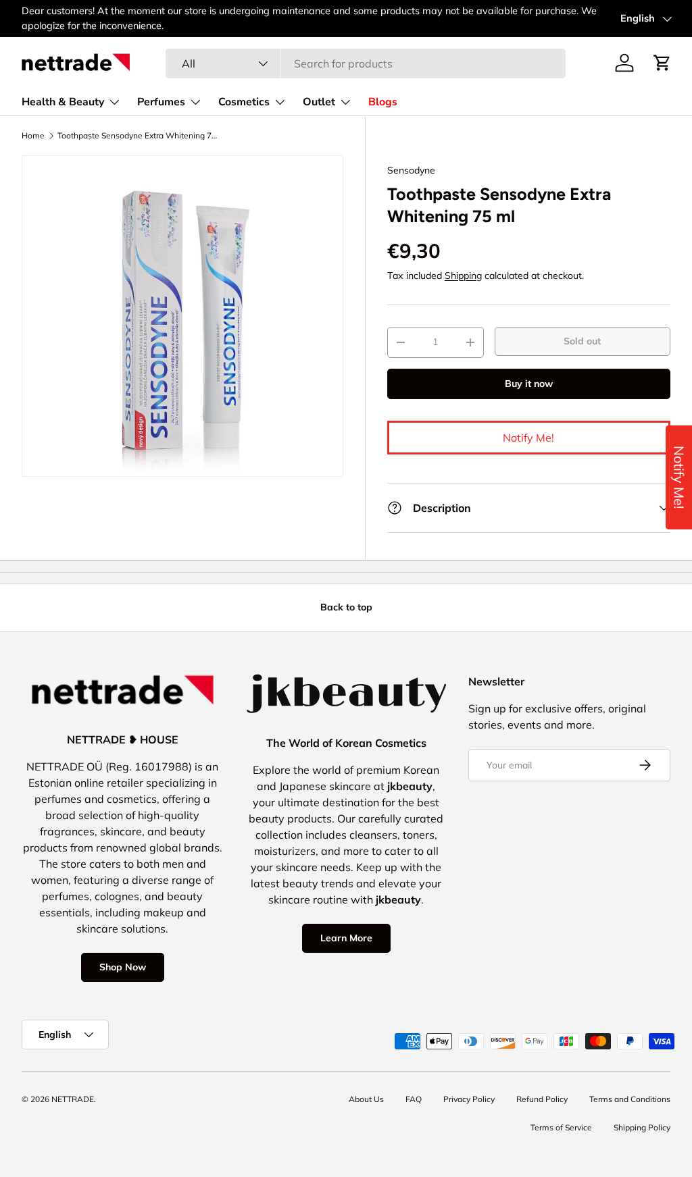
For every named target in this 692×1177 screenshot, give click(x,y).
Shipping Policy (642, 1127)
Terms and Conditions (629, 1099)
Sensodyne (411, 170)
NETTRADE (72, 1099)
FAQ (413, 1099)
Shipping (463, 275)
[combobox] (366, 63)
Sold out (582, 341)
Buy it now (529, 383)
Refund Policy (542, 1099)
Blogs (382, 102)
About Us (366, 1099)
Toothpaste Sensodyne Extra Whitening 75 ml (138, 136)
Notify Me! (528, 437)
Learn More (346, 938)
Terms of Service (561, 1127)
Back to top (346, 607)
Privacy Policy (469, 1099)
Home (33, 136)
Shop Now (122, 967)
